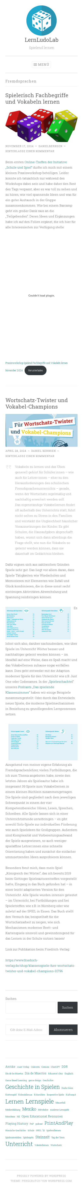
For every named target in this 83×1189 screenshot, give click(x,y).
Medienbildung (12, 1109)
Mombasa (10, 1116)
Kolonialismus (25, 1094)
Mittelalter (43, 1109)
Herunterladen (35, 370)
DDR (65, 1067)
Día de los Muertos (14, 1073)
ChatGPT (55, 1066)
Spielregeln (28, 1137)
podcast (39, 1123)
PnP (32, 1123)
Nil (18, 1116)
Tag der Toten (58, 1137)
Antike (10, 1067)
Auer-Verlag (23, 1066)
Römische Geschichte (15, 1130)
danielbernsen (50, 146)
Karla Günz (67, 1088)
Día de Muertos (35, 1073)
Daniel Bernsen (43, 450)
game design (35, 1080)
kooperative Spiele (55, 1094)
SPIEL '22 (40, 1130)
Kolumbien (39, 1094)
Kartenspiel (11, 1094)
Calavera (35, 1066)
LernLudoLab (41, 39)
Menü (43, 64)
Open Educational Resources (42, 1116)
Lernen (14, 1101)
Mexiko (29, 1109)
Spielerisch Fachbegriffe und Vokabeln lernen (36, 98)
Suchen (11, 998)
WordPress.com (60, 1180)
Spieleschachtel (61, 681)
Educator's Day (55, 1073)
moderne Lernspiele (59, 1109)
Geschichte (48, 1080)
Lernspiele (40, 1101)
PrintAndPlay (59, 1123)
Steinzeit (42, 1137)
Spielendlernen (54, 1130)
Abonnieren (63, 1029)
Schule (31, 1130)
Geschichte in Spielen (32, 1087)
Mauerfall (60, 1102)
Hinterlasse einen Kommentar (29, 151)
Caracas (45, 1066)
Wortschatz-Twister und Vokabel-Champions (36, 403)
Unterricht (19, 1144)
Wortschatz (56, 1145)
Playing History (16, 1123)
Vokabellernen (42, 1145)
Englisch (69, 1073)
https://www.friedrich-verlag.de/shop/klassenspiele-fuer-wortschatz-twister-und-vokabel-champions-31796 (40, 965)
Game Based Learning (16, 1080)
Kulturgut (71, 1094)
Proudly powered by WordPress (41, 1175)
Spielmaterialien (13, 1137)
